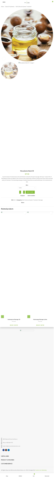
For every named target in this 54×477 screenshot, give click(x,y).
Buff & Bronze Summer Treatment (23, 6)
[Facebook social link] (25, 202)
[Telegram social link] (32, 202)
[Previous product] (49, 6)
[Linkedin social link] (30, 202)
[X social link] (27, 202)
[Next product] (52, 6)
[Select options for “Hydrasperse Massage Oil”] (2, 316)
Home (2, 6)
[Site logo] (27, 2)
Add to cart (30, 192)
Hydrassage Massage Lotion (40, 319)
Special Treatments (9, 6)
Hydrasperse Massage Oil (14, 319)
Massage (40, 200)
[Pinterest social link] (28, 202)
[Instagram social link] (6, 450)
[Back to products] (50, 6)
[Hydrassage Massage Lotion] (40, 264)
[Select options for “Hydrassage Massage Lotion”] (28, 316)
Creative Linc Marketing (40, 470)
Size (27, 185)
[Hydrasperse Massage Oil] (14, 264)
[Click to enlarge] (3, 58)
